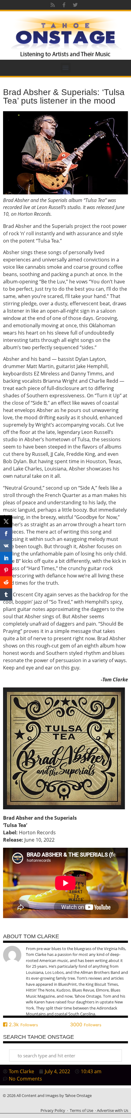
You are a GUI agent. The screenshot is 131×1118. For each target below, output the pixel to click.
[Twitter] (75, 5)
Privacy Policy (53, 1110)
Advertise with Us (112, 1110)
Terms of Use (81, 1110)
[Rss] (53, 5)
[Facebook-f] (64, 5)
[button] (66, 68)
